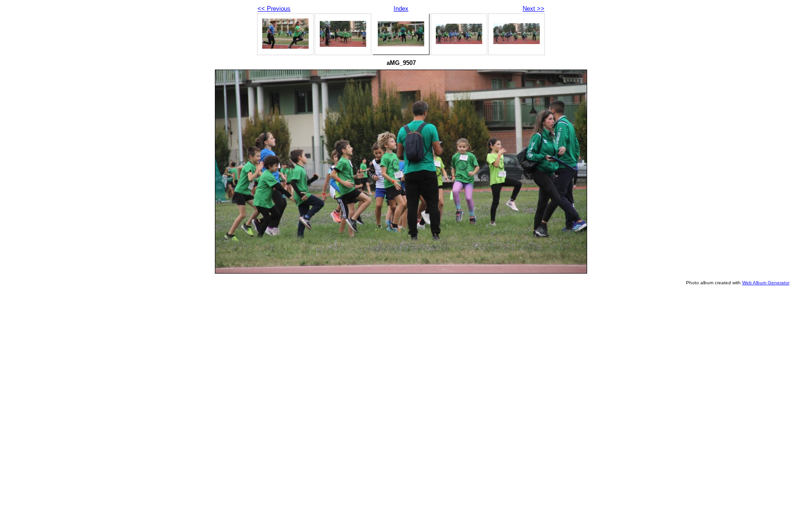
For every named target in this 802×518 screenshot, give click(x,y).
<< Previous (274, 8)
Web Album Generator (765, 282)
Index (401, 8)
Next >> (533, 8)
